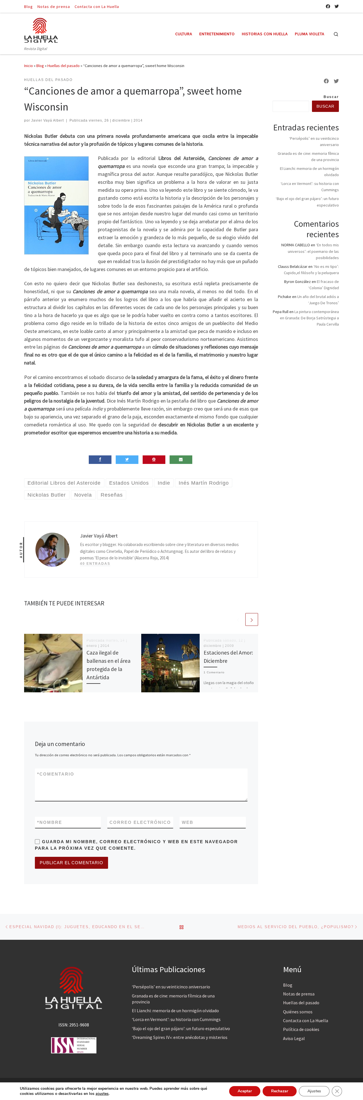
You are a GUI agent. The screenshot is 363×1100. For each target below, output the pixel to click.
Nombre (49, 822)
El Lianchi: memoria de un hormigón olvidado (175, 1010)
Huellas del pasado (63, 65)
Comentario (55, 774)
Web (187, 822)
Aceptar (245, 1091)
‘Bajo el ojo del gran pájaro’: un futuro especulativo (181, 1028)
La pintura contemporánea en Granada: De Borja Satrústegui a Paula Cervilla (309, 318)
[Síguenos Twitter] (337, 6)
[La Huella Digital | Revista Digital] (41, 29)
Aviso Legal (294, 1038)
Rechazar (279, 1091)
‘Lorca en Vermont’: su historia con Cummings (176, 1019)
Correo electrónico (140, 825)
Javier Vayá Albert (47, 120)
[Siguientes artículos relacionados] (251, 619)
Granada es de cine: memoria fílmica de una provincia (173, 999)
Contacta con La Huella (305, 1020)
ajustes (102, 1093)
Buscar (331, 97)
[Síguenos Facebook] (328, 6)
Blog (40, 65)
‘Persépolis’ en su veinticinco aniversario (171, 986)
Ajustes (314, 1091)
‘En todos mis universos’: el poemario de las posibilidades (313, 251)
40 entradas (95, 564)
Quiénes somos (298, 1011)
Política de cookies (301, 1029)
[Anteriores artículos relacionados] (238, 619)
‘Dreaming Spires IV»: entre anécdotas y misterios (179, 1037)
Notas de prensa (299, 994)
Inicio (28, 65)
